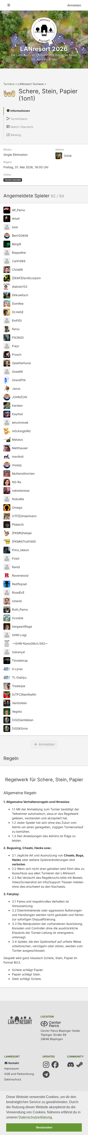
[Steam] (79, 1064)
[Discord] (70, 1064)
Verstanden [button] (44, 1127)
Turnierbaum (18, 118)
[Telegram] (46, 1074)
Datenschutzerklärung (35, 1117)
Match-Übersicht (21, 127)
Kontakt (13, 1063)
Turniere (9, 84)
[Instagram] (46, 1064)
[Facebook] (55, 1064)
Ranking (15, 135)
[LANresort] (44, 30)
